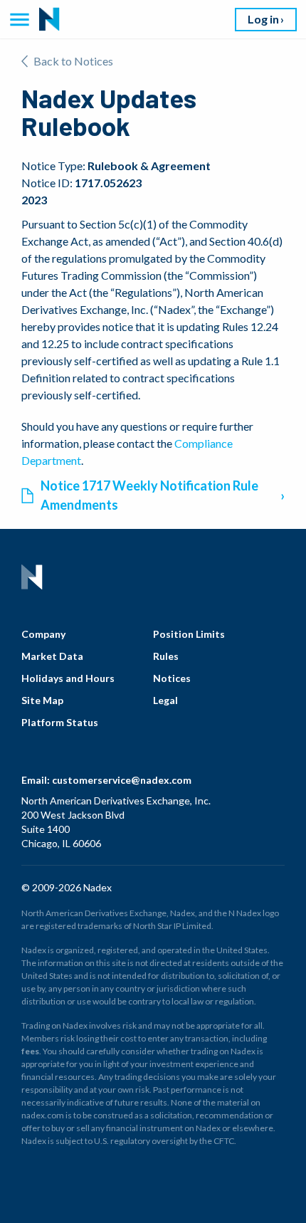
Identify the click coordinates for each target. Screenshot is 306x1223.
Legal (165, 700)
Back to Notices (73, 61)
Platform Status (59, 722)
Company (43, 634)
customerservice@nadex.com (121, 780)
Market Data (52, 656)
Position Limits (189, 634)
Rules (166, 656)
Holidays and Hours (68, 678)
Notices (172, 678)
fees (30, 1051)
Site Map (42, 700)
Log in (263, 19)
